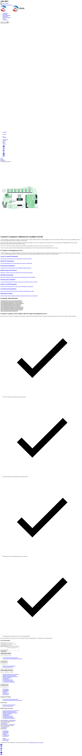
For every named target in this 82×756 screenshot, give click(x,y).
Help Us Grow (6, 694)
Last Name (2, 644)
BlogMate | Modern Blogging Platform (10, 676)
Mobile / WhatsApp (4, 646)
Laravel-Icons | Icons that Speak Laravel (10, 657)
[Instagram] (4, 148)
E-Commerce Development (8, 680)
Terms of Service (6, 739)
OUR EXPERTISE (6, 15)
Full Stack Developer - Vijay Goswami (35, 742)
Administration (6, 689)
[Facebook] (4, 146)
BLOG (4, 18)
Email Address (3, 645)
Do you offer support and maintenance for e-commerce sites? (12, 307)
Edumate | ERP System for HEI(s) (9, 675)
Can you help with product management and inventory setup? (12, 308)
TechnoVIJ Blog (6, 693)
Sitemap (4, 738)
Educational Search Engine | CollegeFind (10, 674)
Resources (5, 692)
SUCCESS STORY (7, 17)
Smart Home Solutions (7, 677)
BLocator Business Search (8, 667)
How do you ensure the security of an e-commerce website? (12, 309)
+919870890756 (3, 727)
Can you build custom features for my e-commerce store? (11, 302)
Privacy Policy (5, 740)
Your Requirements (4, 650)
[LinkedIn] (4, 150)
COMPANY (5, 13)
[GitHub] (4, 156)
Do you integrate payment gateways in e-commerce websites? (12, 303)
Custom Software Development (9, 681)
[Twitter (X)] (4, 152)
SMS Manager (5, 691)
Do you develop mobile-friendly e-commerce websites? (11, 304)
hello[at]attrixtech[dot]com (7, 5)
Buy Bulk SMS (6, 678)
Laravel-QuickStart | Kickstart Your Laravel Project (12, 658)
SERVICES (5, 14)
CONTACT (5, 19)
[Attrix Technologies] (12, 11)
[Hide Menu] (7, 1)
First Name (2, 642)
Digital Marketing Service (8, 679)
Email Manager (6, 690)
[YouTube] (4, 154)
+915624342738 (5, 3)
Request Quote (3, 651)
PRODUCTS (5, 16)
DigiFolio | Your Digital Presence (9, 665)
